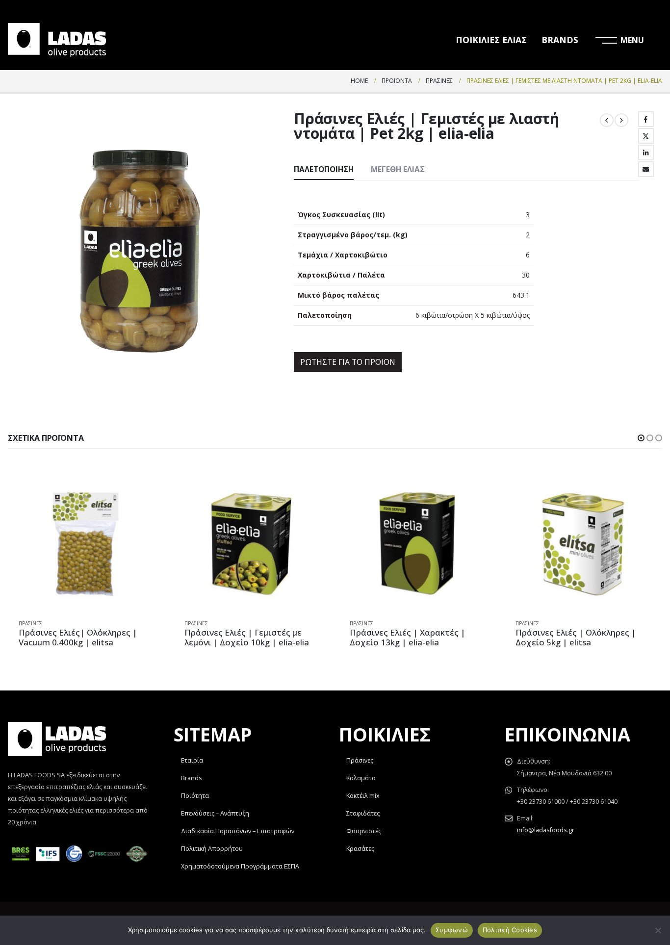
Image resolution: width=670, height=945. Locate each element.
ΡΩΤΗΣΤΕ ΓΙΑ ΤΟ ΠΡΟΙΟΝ (347, 362)
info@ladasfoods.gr (545, 830)
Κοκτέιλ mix (363, 796)
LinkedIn (646, 152)
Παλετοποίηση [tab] (324, 169)
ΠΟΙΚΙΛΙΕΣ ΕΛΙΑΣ (491, 40)
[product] (86, 543)
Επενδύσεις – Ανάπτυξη (215, 813)
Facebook (646, 119)
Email (646, 169)
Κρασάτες (360, 848)
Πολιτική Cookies (510, 930)
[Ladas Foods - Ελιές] (57, 40)
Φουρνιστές (363, 831)
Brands (191, 778)
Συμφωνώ (452, 930)
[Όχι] (658, 930)
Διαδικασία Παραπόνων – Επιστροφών (237, 831)
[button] (641, 438)
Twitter (646, 136)
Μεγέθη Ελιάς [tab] (398, 169)
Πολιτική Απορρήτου (212, 848)
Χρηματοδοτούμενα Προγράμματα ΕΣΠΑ (240, 866)
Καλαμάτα (361, 778)
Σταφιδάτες (363, 813)
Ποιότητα (195, 796)
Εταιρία (192, 760)
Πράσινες (30, 623)
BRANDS (559, 40)
